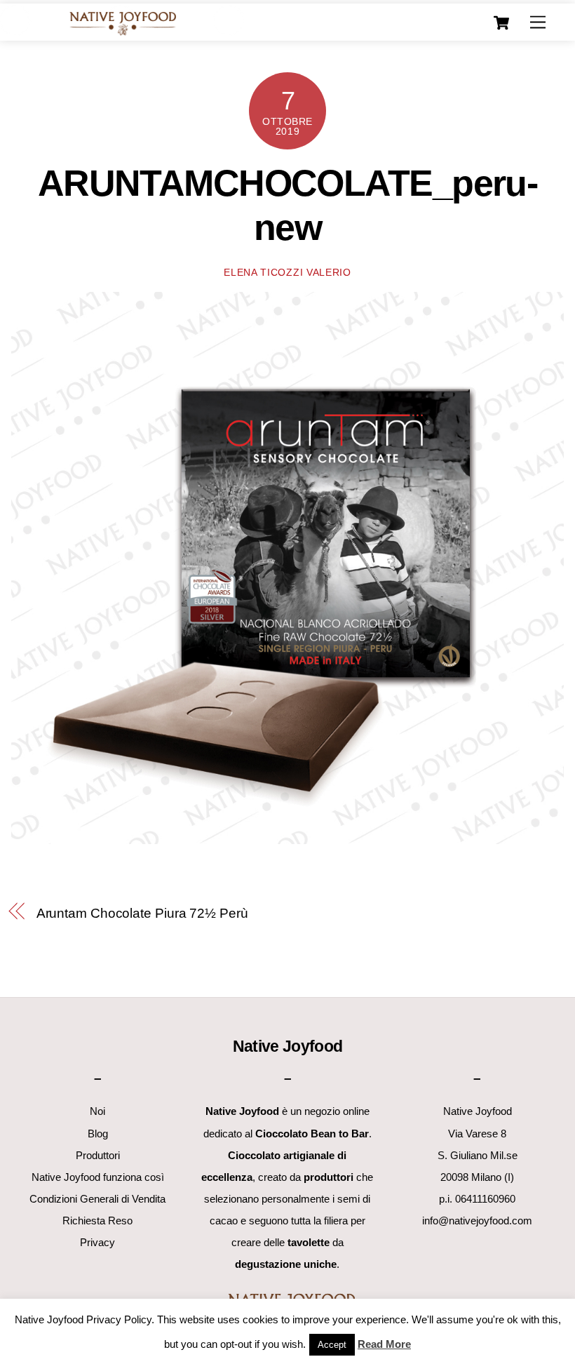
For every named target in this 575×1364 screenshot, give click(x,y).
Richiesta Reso (97, 1220)
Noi (97, 1111)
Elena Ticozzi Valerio (287, 272)
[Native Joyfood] (122, 23)
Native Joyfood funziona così (98, 1177)
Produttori (98, 1155)
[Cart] (501, 23)
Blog (98, 1133)
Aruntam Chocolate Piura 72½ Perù (142, 913)
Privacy (97, 1242)
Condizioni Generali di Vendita (97, 1199)
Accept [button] (332, 1344)
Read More (384, 1344)
